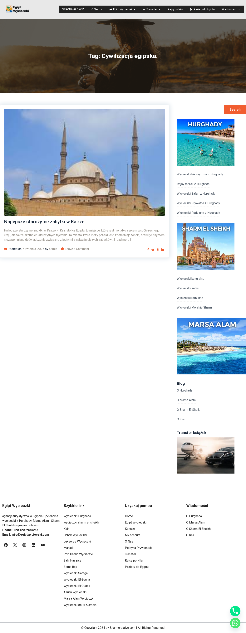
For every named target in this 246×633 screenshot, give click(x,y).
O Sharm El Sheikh (189, 409)
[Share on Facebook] (148, 250)
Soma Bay (70, 567)
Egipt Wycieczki (122, 9)
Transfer (151, 9)
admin (53, 249)
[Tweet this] (152, 250)
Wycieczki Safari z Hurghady (196, 193)
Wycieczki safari (188, 288)
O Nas (95, 9)
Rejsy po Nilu (175, 9)
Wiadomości (229, 9)
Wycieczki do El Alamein (80, 605)
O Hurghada (184, 390)
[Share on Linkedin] (162, 250)
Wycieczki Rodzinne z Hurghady (198, 213)
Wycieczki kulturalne (190, 278)
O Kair (181, 419)
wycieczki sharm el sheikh (81, 522)
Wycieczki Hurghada (77, 516)
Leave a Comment (77, 249)
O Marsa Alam (186, 400)
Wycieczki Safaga (76, 573)
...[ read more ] (121, 239)
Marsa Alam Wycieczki (79, 598)
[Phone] (235, 611)
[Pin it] (158, 250)
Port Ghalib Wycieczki (78, 554)
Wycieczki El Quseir (77, 586)
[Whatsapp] (235, 623)
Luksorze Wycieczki (77, 541)
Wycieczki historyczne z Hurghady (200, 174)
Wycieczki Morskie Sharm (194, 307)
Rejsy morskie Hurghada (193, 184)
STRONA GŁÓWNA (73, 9)
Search (235, 109)
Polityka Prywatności (139, 548)
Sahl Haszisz (72, 560)
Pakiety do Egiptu (204, 9)
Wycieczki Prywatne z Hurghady (198, 203)
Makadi (68, 548)
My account (132, 535)
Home (129, 516)
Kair (66, 529)
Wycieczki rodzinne (190, 298)
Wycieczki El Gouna (77, 579)
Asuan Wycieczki (75, 592)
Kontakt (130, 529)
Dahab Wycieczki (75, 535)
